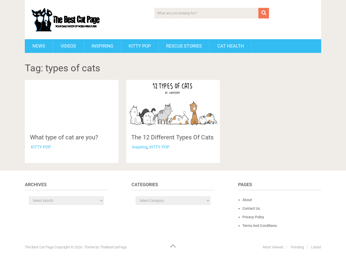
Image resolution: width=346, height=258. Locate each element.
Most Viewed (273, 247)
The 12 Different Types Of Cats (172, 137)
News (38, 46)
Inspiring (102, 46)
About (247, 200)
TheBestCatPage (113, 247)
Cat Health (230, 46)
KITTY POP (140, 46)
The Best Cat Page (39, 247)
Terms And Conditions (259, 226)
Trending (297, 247)
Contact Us (251, 208)
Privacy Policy (253, 217)
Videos (68, 46)
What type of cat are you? (64, 137)
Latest (316, 247)
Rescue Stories (184, 46)
